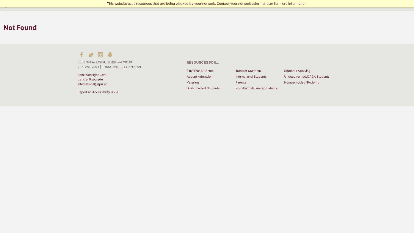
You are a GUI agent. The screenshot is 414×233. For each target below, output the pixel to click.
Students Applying (297, 70)
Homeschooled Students (301, 82)
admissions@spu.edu (92, 75)
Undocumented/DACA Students (306, 76)
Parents (240, 82)
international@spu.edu (93, 84)
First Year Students (200, 70)
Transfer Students (248, 70)
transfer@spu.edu (90, 79)
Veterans (193, 82)
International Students (251, 76)
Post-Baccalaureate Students (256, 88)
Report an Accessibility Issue (98, 92)
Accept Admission (199, 76)
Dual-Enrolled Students (203, 88)
